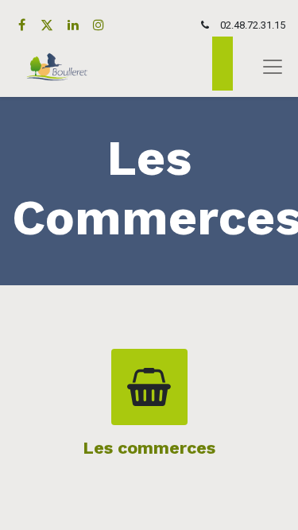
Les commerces (149, 448)
